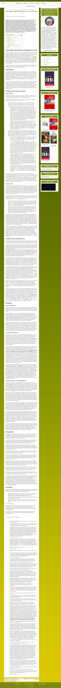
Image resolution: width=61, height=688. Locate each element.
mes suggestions (25, 353)
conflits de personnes (17, 53)
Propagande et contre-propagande (27, 9)
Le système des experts (11, 44)
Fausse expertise (18, 9)
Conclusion (8, 47)
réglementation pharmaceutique (28, 547)
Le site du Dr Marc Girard (30, 0)
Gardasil (24, 609)
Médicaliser (37, 3)
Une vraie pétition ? (10, 43)
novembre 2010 (11, 59)
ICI (20, 557)
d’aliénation (15, 416)
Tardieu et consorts (32, 274)
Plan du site (18, 683)
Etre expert (31, 3)
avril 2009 (31, 57)
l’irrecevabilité (15, 111)
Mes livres (43, 3)
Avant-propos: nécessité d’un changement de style (14, 35)
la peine (13, 146)
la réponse (7, 241)
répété (13, 334)
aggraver (6, 63)
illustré (16, 334)
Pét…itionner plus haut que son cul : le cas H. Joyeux (21, 11)
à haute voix (15, 58)
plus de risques (29, 176)
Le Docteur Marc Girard (46, 62)
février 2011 (29, 141)
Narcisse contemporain (16, 356)
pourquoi (34, 151)
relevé (22, 186)
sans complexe (30, 298)
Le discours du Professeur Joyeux (11, 37)
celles (35, 466)
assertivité (20, 299)
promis (25, 216)
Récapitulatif (8, 46)
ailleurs (28, 257)
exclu (33, 291)
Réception (7, 42)
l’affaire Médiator (21, 30)
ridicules (29, 369)
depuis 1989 (15, 169)
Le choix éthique (45, 60)
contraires (26, 78)
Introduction (8, 36)
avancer (13, 506)
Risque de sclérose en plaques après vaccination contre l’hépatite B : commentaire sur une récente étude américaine (12, 679)
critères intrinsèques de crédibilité (19, 197)
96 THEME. (32, 686)
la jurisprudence (14, 458)
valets (20, 499)
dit (11, 334)
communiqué (7, 283)
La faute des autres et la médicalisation (13, 45)
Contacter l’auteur (29, 683)
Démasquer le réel (19, 3)
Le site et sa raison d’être (47, 58)
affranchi (15, 313)
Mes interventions (30, 6)
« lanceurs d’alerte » (20, 76)
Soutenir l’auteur (45, 64)
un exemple (14, 622)
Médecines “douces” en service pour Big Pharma (31, 679)
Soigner (25, 3)
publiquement (7, 299)
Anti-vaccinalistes (12, 9)
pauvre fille (19, 60)
